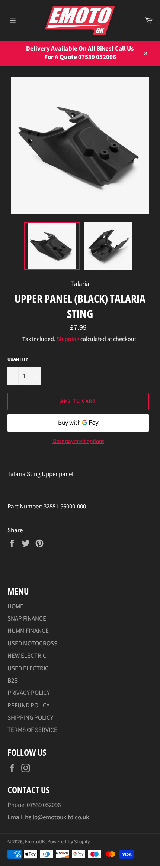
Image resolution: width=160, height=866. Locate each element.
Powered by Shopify (68, 841)
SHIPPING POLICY (30, 717)
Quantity (17, 359)
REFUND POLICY (28, 705)
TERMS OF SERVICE (32, 730)
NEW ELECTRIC (27, 655)
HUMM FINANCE (28, 630)
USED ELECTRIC (28, 668)
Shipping (68, 339)
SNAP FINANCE (26, 618)
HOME (15, 606)
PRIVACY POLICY (28, 692)
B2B (12, 680)
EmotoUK (35, 841)
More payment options (78, 441)
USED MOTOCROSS (32, 643)
